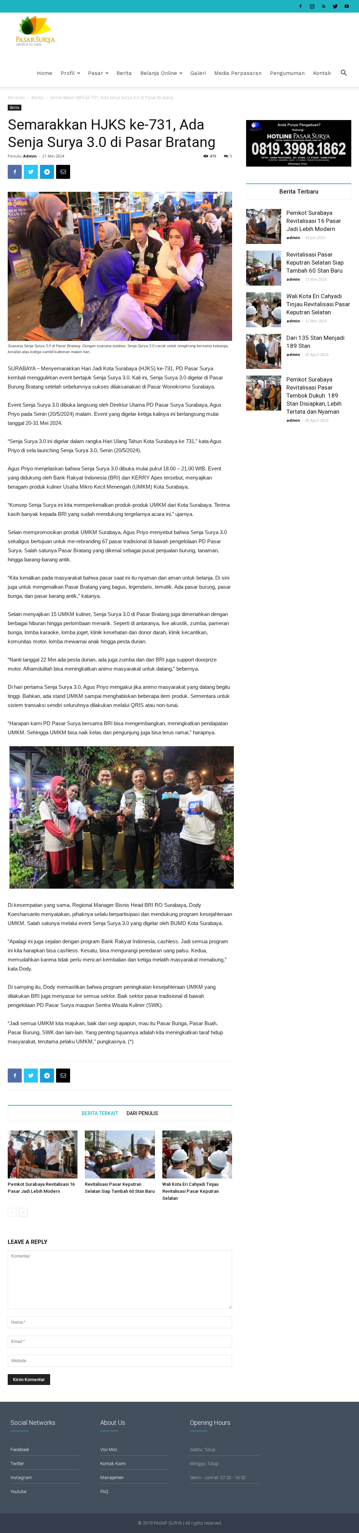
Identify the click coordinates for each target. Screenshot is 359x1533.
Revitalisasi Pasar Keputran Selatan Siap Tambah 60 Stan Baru (315, 262)
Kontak (322, 73)
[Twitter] (335, 6)
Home (44, 73)
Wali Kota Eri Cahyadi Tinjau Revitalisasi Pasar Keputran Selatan (190, 1191)
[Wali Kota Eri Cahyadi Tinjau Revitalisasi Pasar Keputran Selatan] (197, 1154)
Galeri (198, 73)
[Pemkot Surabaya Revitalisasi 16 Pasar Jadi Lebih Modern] (42, 1154)
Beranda (16, 97)
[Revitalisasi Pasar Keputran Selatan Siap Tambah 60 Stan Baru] (120, 1154)
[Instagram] (312, 6)
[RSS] (323, 6)
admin (293, 237)
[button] (343, 73)
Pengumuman (287, 73)
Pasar (95, 73)
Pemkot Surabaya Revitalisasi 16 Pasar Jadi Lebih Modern (313, 220)
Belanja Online (158, 73)
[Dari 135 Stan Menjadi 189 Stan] (263, 351)
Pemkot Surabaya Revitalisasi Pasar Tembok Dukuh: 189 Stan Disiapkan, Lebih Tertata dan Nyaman (313, 395)
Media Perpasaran (238, 73)
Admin (30, 156)
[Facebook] (300, 6)
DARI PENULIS (142, 1113)
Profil (68, 73)
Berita (124, 73)
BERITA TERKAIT (100, 1113)
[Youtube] (346, 6)
